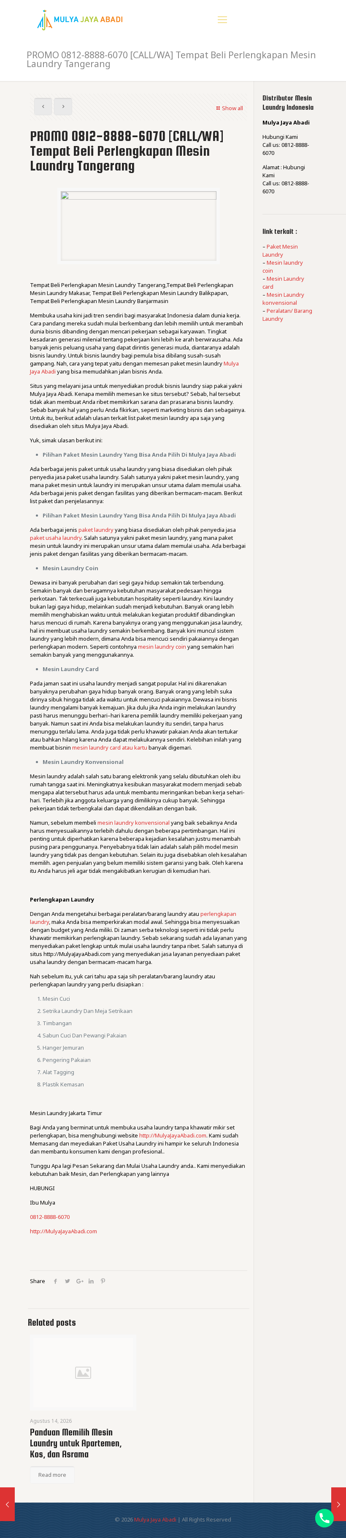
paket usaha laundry (55, 538)
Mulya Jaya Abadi (155, 1519)
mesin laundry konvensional (133, 822)
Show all (232, 108)
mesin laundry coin (162, 646)
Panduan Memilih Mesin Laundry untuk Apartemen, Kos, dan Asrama (76, 1443)
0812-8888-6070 (50, 1217)
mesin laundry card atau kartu (109, 747)
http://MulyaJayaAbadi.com (172, 1135)
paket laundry (96, 529)
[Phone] (324, 1518)
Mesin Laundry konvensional (283, 298)
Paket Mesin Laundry (280, 250)
